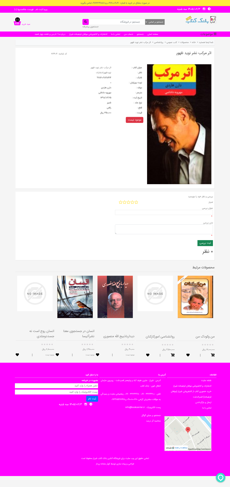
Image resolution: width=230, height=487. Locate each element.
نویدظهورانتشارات (103, 72)
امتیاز (211, 202)
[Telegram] (209, 9)
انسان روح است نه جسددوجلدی (41, 334)
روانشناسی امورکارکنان (160, 336)
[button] (173, 355)
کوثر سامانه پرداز (103, 464)
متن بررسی (208, 222)
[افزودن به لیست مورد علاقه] (17, 355)
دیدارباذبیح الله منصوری (118, 336)
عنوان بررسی (207, 208)
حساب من (128, 34)
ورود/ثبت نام (41, 9)
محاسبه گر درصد (153, 421)
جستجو (140, 34)
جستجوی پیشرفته (90, 26)
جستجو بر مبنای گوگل (151, 415)
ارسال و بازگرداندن (203, 402)
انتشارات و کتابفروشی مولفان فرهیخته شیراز (88, 34)
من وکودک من (205, 336)
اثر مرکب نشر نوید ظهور (101, 67)
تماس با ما (115, 34)
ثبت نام (92, 399)
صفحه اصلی (152, 34)
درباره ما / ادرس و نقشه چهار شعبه (50, 34)
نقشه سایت (206, 380)
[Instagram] (204, 9)
